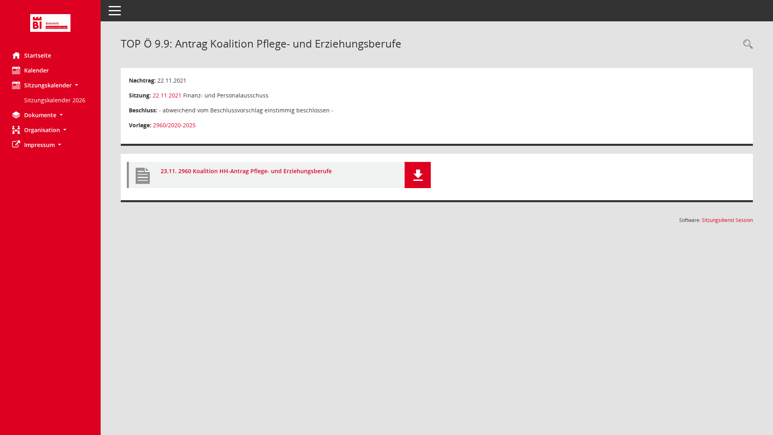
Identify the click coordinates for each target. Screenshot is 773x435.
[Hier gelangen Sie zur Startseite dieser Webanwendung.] (50, 23)
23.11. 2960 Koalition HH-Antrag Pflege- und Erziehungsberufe (246, 171)
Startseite (37, 55)
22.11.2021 (167, 95)
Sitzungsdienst (727, 220)
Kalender (36, 70)
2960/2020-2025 (174, 125)
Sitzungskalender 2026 (54, 100)
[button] (50, 85)
